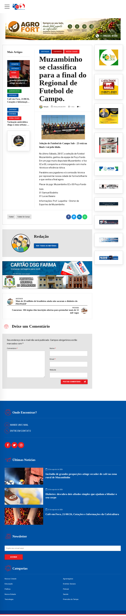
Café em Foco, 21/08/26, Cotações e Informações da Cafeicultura (18, 102)
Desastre (14, 64)
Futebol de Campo (24, 217)
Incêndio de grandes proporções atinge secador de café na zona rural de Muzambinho (19, 83)
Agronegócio (14, 91)
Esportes (58, 51)
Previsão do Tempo (70, 599)
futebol (11, 217)
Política (7, 589)
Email (52, 359)
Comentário (12, 348)
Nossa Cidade (14, 74)
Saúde (65, 594)
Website (53, 370)
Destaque (15, 68)
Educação (9, 584)
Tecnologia (9, 599)
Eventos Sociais (69, 584)
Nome (53, 348)
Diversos (12, 114)
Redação (45, 107)
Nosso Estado (10, 594)
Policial (66, 589)
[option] (63, 127)
